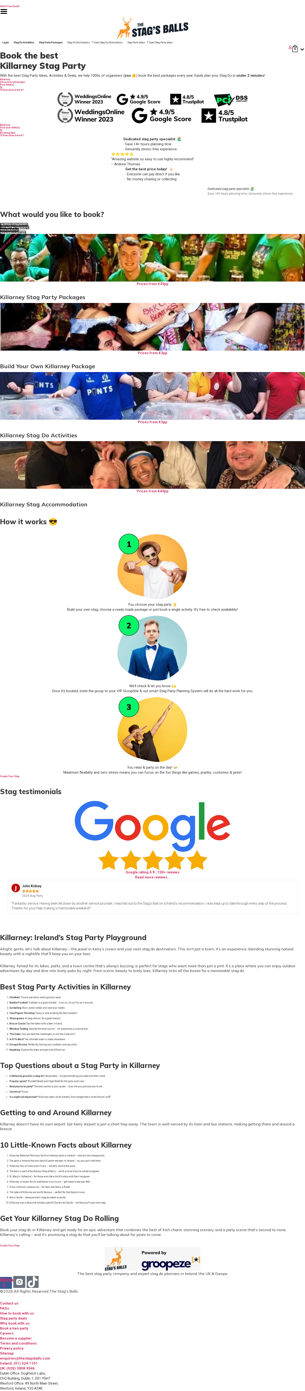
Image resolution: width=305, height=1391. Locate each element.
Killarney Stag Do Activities (38, 435)
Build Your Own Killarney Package (47, 366)
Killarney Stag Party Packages (42, 297)
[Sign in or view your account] (146, 47)
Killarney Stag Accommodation (43, 504)
